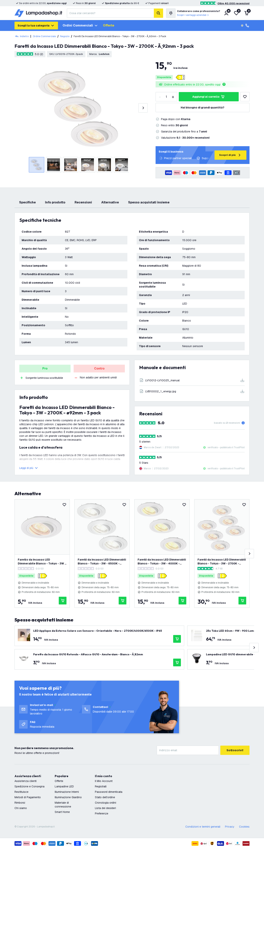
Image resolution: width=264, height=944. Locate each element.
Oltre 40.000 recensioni (233, 3)
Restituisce (21, 792)
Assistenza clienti (25, 781)
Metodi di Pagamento (27, 797)
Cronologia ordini (105, 802)
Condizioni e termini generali (202, 826)
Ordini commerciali (78, 25)
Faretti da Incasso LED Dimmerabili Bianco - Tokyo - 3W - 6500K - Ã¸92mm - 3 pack (102, 561)
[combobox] (110, 13)
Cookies (244, 826)
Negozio (64, 36)
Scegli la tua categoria (33, 25)
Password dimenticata (108, 792)
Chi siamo (20, 808)
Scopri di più (227, 155)
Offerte (108, 25)
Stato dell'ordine (105, 797)
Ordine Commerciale (44, 36)
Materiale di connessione (63, 804)
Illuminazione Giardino (68, 797)
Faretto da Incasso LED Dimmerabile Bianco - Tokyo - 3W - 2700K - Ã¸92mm (42, 561)
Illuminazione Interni (67, 792)
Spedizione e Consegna (29, 786)
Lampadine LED (64, 786)
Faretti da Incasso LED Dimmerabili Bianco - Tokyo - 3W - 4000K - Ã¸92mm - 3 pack (162, 561)
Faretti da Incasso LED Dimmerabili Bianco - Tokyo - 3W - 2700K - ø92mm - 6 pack (222, 561)
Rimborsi (19, 802)
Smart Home (62, 812)
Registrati (100, 786)
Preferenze (101, 813)
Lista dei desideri (105, 808)
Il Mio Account (103, 781)
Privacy (229, 826)
